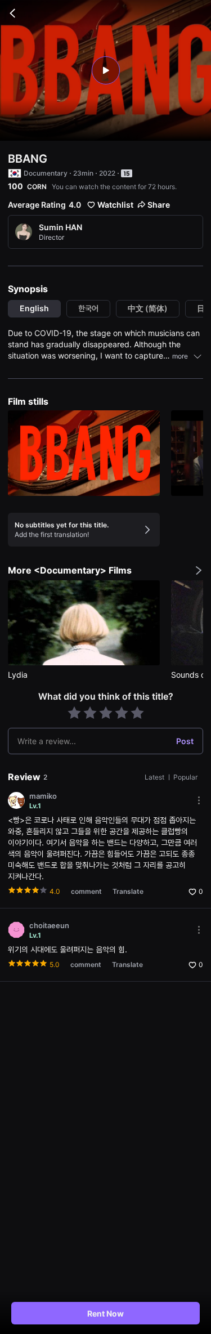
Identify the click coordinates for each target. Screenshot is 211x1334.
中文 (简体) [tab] (148, 308)
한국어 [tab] (88, 308)
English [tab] (34, 308)
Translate (128, 891)
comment (86, 891)
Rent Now (105, 1313)
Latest (155, 777)
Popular (185, 777)
